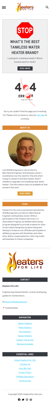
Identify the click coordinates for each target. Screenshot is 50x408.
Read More (25, 193)
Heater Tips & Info (25, 340)
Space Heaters (25, 336)
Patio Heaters (25, 327)
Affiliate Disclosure (25, 377)
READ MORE (25, 68)
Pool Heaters (25, 332)
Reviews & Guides (25, 344)
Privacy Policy (25, 372)
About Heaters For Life (25, 360)
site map (41, 115)
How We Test (25, 368)
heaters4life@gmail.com (15, 302)
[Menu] (4, 7)
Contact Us (25, 364)
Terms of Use (25, 381)
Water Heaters (25, 323)
